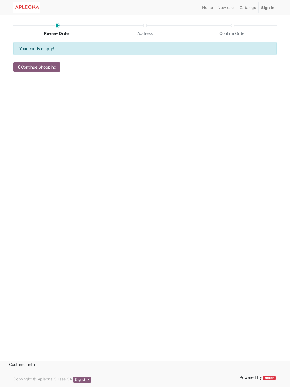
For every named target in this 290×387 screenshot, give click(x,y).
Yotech (269, 378)
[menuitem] (207, 7)
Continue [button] (38, 67)
